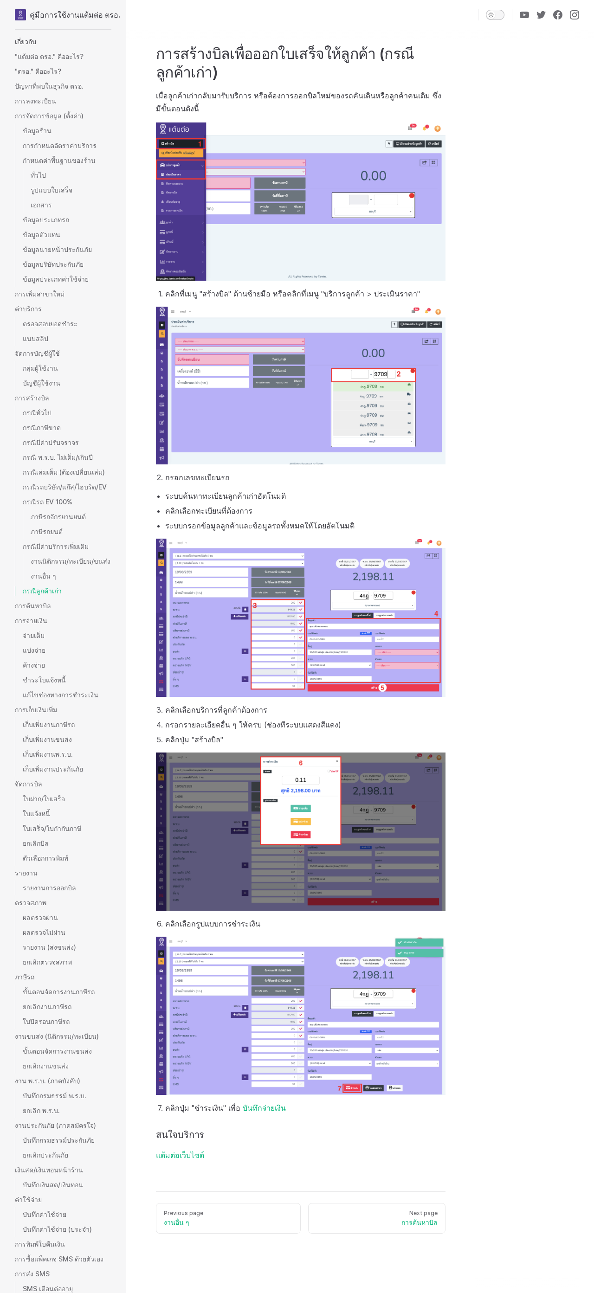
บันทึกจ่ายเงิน (264, 1108)
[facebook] (557, 14)
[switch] (495, 15)
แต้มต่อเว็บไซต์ (180, 1155)
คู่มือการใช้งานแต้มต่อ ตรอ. (70, 14)
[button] (63, 41)
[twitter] (541, 14)
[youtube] (524, 14)
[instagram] (574, 14)
